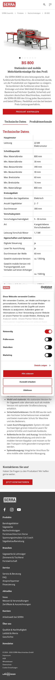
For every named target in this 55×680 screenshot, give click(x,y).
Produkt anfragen (27, 111)
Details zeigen (40, 365)
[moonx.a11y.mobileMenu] (49, 5)
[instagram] (12, 509)
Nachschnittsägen (34, 13)
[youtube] (19, 509)
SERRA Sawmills (7, 13)
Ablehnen (27, 390)
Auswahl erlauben (27, 382)
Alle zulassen (28, 373)
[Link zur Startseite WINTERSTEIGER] (9, 5)
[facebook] (5, 509)
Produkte (20, 13)
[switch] (48, 339)
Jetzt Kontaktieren (17, 482)
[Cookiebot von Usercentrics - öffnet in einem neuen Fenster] (41, 287)
